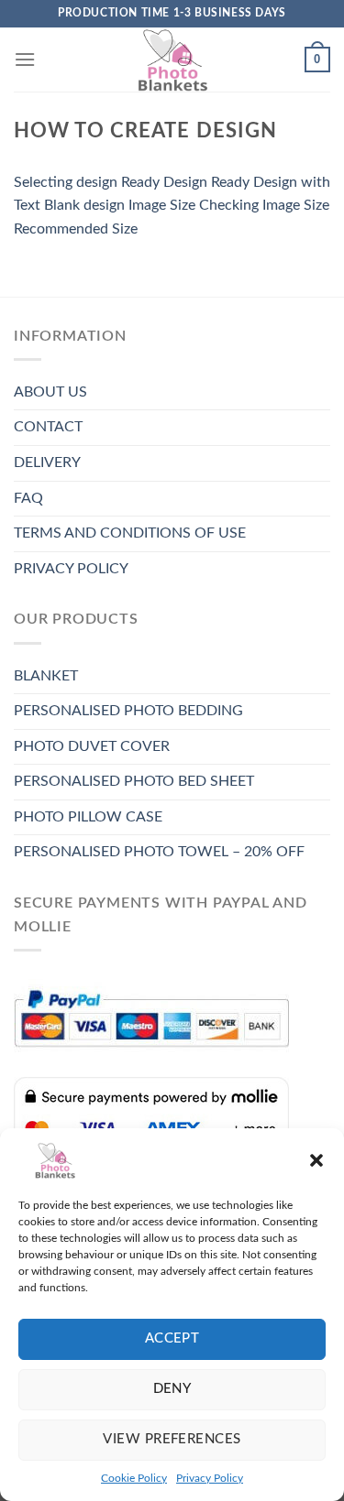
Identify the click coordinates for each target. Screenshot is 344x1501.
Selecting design (65, 182)
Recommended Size (76, 229)
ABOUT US (50, 392)
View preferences (171, 1439)
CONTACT (48, 426)
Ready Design (164, 182)
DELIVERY (47, 462)
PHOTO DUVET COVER (92, 746)
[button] (316, 1160)
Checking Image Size (264, 205)
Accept (172, 1338)
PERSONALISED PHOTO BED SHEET (134, 781)
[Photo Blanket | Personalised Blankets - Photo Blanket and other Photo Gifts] (172, 59)
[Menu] (25, 59)
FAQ (28, 498)
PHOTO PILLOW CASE (88, 817)
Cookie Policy (134, 1478)
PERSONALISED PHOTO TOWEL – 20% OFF (159, 851)
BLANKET (46, 676)
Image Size (161, 205)
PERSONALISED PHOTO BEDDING (128, 710)
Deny (172, 1389)
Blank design (84, 205)
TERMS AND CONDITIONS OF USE (130, 533)
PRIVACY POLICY (71, 568)
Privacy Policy (209, 1478)
